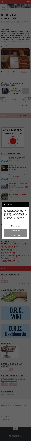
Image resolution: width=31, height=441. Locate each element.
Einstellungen (15, 226)
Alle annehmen (15, 235)
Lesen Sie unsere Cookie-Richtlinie (14, 217)
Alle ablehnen (15, 230)
